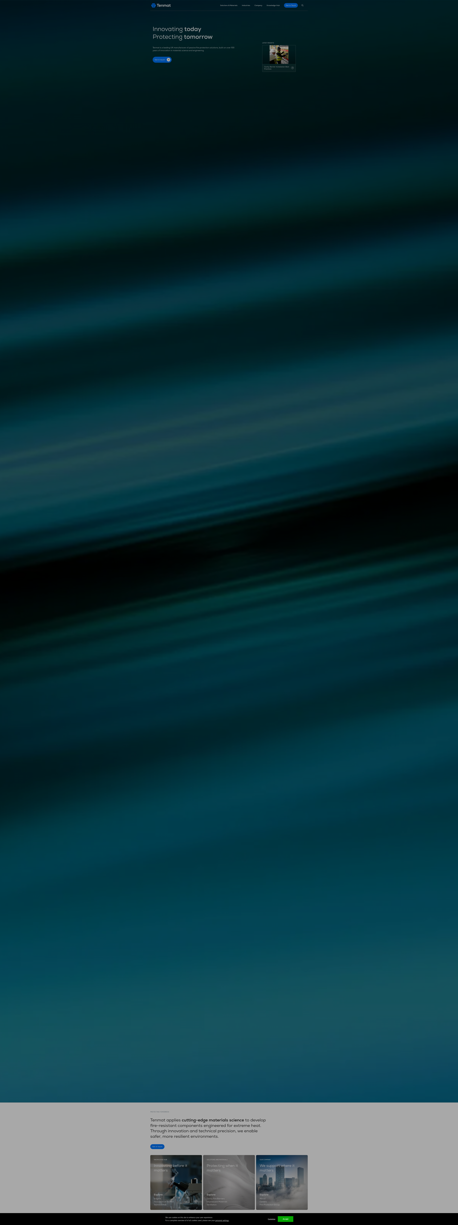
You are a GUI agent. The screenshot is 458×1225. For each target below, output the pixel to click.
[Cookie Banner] (229, 1219)
